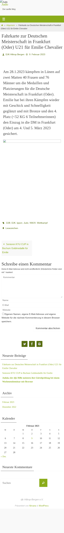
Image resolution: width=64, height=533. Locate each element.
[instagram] (39, 341)
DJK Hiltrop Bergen (15, 54)
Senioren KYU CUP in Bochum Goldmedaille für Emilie (15, 245)
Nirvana (32, 503)
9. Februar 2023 (37, 54)
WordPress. (44, 503)
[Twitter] (24, 341)
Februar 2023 (8, 399)
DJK (13, 221)
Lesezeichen (12, 226)
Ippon (19, 221)
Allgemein (10, 25)
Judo (5, 4)
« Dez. (4, 454)
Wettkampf (42, 221)
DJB (8, 221)
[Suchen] (43, 480)
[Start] (2, 25)
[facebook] (32, 341)
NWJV (33, 221)
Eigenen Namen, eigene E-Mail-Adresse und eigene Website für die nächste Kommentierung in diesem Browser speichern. (31, 315)
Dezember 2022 (9, 404)
